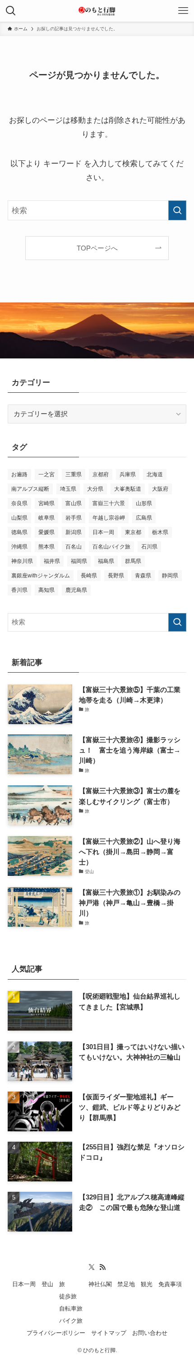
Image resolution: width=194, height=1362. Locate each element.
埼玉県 (68, 489)
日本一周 (103, 532)
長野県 (116, 575)
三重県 (73, 474)
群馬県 (133, 561)
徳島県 (19, 532)
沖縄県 (19, 547)
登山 (47, 1284)
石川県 (149, 547)
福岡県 (79, 561)
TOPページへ (97, 248)
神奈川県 (22, 561)
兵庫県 (128, 474)
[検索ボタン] (11, 11)
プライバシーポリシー (56, 1332)
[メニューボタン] (183, 11)
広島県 (144, 518)
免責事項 (170, 1284)
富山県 (73, 503)
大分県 (95, 489)
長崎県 (89, 575)
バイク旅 (71, 1320)
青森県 (143, 575)
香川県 (19, 590)
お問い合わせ (149, 1332)
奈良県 (19, 503)
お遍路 (19, 474)
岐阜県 (46, 518)
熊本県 (46, 547)
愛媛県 (46, 532)
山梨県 (19, 518)
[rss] (102, 1267)
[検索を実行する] (177, 210)
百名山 (73, 547)
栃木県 (160, 532)
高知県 (46, 590)
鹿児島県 (76, 590)
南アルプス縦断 (30, 489)
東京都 (133, 532)
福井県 (52, 561)
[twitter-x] (92, 1267)
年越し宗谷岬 (108, 518)
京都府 (100, 474)
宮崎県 (46, 503)
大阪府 (160, 489)
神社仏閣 (100, 1284)
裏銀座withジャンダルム (40, 575)
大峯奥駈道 (127, 489)
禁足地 (126, 1284)
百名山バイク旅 (111, 547)
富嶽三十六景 (108, 503)
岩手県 (73, 518)
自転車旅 (71, 1308)
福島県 (106, 561)
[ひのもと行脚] (96, 11)
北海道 (155, 474)
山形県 (144, 503)
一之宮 (46, 474)
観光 (146, 1284)
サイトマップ (108, 1332)
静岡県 (170, 575)
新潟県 (73, 532)
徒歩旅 (68, 1296)
